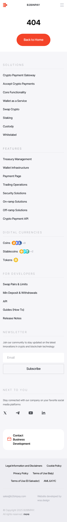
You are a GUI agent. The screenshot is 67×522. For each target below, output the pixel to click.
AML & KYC (50, 480)
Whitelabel (10, 134)
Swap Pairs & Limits (15, 284)
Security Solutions (14, 193)
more (26, 514)
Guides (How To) (13, 309)
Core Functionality (14, 92)
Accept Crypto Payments (19, 83)
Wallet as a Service (15, 100)
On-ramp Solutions (15, 201)
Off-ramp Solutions (15, 210)
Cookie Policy (54, 465)
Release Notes (12, 318)
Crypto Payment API (15, 218)
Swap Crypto (11, 109)
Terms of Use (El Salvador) (25, 480)
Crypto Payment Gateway (19, 75)
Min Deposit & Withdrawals (20, 292)
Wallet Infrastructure (16, 167)
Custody (8, 126)
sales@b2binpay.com (14, 496)
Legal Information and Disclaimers (24, 465)
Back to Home (33, 40)
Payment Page (12, 176)
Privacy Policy (20, 473)
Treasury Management (17, 159)
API (5, 301)
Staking (8, 117)
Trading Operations (15, 184)
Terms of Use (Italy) (43, 473)
